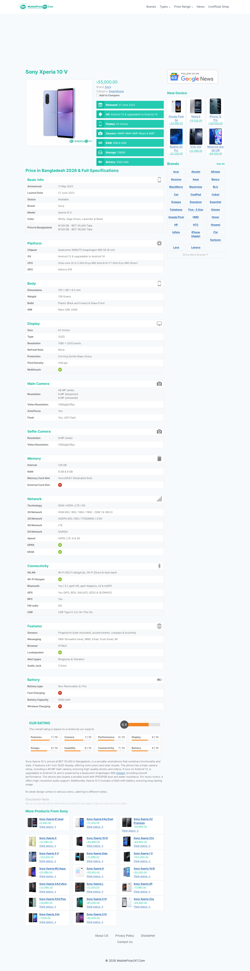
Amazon (176, 179)
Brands (151, 6)
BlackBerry (176, 186)
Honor (215, 217)
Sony (64, 811)
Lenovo (195, 247)
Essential (215, 202)
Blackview (195, 186)
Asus (196, 179)
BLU (215, 186)
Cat (176, 194)
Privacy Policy (124, 935)
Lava (176, 247)
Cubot (215, 194)
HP (176, 224)
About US (101, 935)
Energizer (196, 202)
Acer (176, 171)
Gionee (215, 209)
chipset (120, 773)
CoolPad (195, 194)
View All (220, 164)
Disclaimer (148, 935)
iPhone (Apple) (195, 234)
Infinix (176, 232)
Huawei (215, 224)
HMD (196, 217)
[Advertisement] (125, 39)
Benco (215, 179)
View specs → (47, 826)
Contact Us (125, 942)
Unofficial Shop (218, 6)
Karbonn (215, 239)
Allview (215, 171)
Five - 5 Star (195, 209)
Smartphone (116, 91)
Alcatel (195, 171)
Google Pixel (176, 217)
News (201, 6)
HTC (195, 224)
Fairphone (176, 209)
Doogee (176, 202)
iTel (215, 232)
